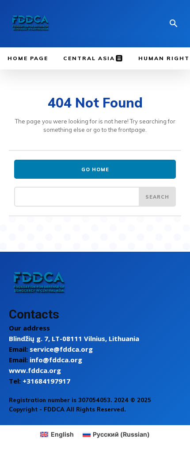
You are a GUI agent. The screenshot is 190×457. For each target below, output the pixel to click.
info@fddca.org (56, 359)
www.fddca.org (35, 370)
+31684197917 (46, 380)
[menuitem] (57, 434)
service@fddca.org (61, 349)
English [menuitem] (62, 434)
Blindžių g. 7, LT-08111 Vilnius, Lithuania (74, 338)
